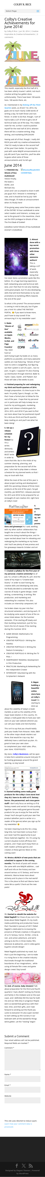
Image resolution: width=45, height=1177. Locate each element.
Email (7, 1085)
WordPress (23, 1173)
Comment (9, 1048)
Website (7, 1096)
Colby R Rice (12, 31)
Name (7, 1074)
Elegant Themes (23, 1170)
